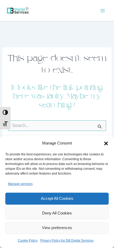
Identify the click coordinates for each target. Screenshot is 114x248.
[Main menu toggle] (103, 11)
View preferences (57, 227)
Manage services (20, 184)
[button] (106, 143)
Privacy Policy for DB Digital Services (67, 240)
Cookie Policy (28, 240)
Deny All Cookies (57, 213)
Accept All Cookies (57, 198)
